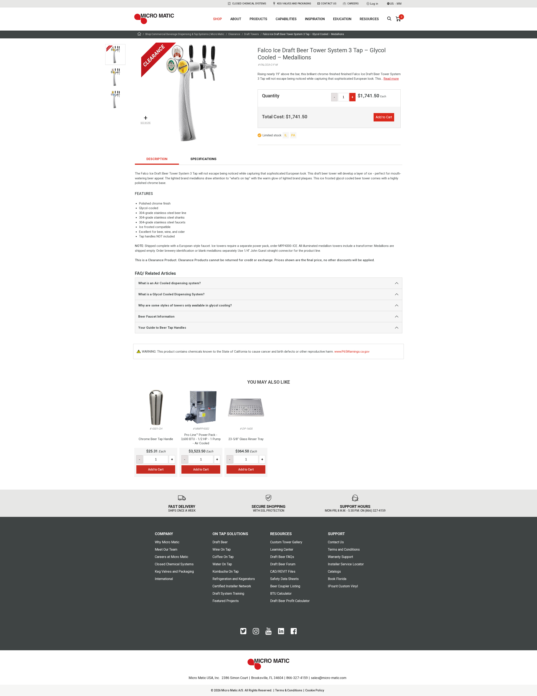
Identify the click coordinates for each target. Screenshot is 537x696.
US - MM (396, 3)
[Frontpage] (139, 34)
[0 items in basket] (398, 18)
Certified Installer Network (231, 586)
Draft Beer (220, 542)
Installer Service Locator (346, 564)
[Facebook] (294, 633)
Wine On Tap (221, 549)
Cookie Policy (314, 690)
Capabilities (286, 19)
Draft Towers (251, 34)
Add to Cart (384, 117)
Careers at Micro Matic (171, 557)
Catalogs (334, 571)
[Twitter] (243, 633)
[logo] (154, 19)
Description (156, 159)
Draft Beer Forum (282, 564)
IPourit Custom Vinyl (343, 586)
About (235, 19)
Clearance (234, 34)
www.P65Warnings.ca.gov (351, 351)
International (164, 579)
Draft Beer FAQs (282, 557)
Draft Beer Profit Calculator (290, 601)
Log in (374, 3)
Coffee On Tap (223, 557)
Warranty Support (340, 557)
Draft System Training (228, 594)
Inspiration (315, 19)
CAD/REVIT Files (282, 571)
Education (342, 19)
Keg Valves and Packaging (294, 3)
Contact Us (328, 3)
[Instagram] (256, 633)
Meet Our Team (166, 549)
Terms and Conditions (344, 549)
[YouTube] (268, 634)
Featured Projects (225, 601)
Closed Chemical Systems (249, 3)
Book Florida (337, 579)
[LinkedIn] (281, 633)
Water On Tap (222, 564)
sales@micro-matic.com (328, 678)
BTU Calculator (281, 594)
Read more (391, 79)
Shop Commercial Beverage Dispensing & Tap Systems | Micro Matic (184, 34)
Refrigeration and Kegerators (233, 579)
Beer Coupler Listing (285, 586)
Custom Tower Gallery (286, 542)
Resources (369, 19)
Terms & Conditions (288, 690)
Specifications (203, 159)
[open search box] (389, 18)
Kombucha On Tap (225, 571)
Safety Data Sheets (284, 579)
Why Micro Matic (167, 542)
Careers (352, 3)
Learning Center (281, 549)
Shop (217, 19)
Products (258, 19)
